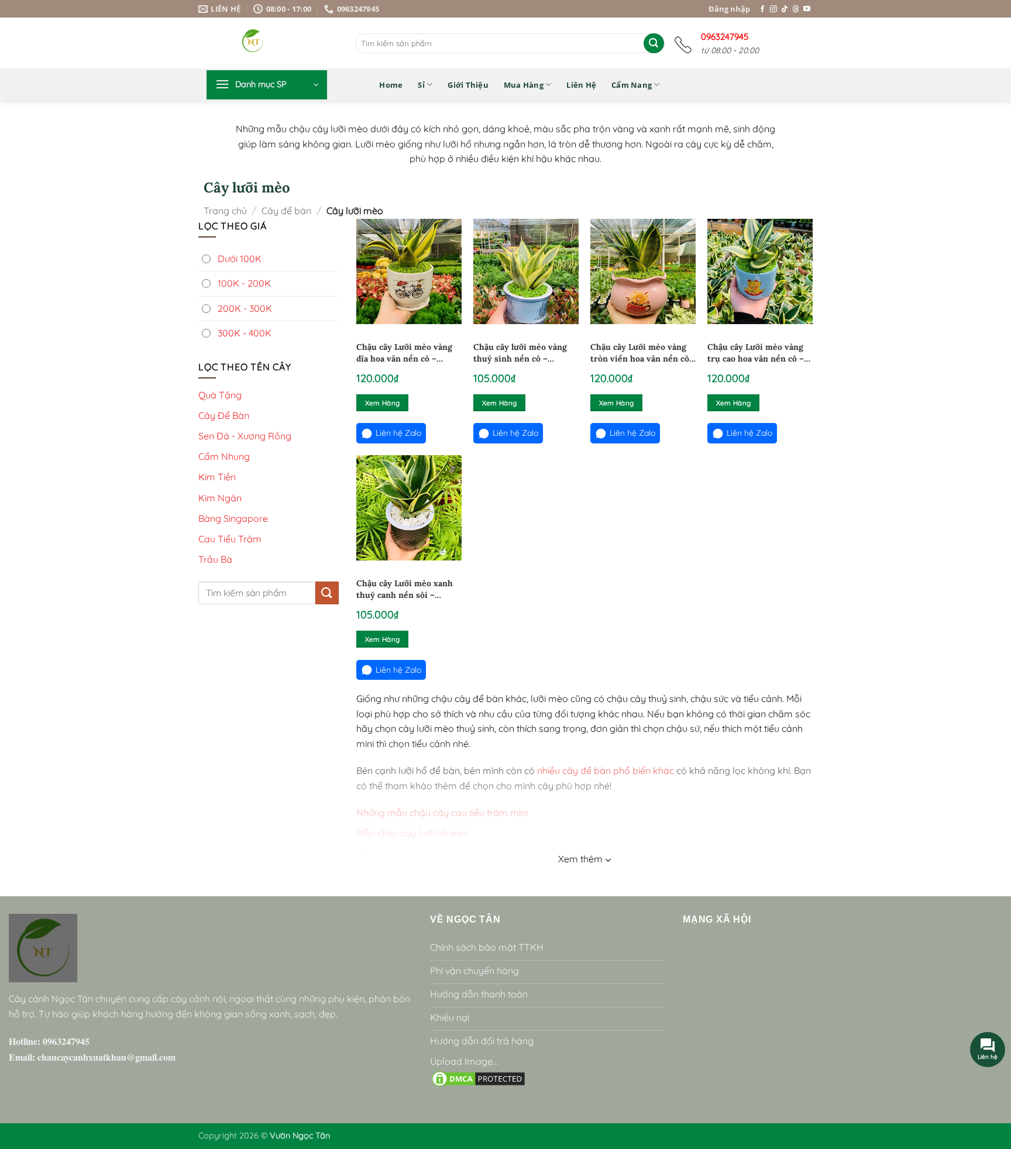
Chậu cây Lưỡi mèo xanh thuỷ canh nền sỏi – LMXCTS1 (404, 589)
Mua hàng (524, 85)
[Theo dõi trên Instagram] (773, 9)
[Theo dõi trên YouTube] (806, 9)
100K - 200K (244, 283)
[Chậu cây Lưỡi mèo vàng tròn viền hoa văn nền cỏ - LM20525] (643, 271)
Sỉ (421, 85)
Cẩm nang (631, 85)
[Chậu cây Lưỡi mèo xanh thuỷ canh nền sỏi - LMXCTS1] (409, 507)
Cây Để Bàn (223, 415)
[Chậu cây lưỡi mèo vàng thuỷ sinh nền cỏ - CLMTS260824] (526, 271)
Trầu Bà (215, 559)
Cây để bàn (286, 210)
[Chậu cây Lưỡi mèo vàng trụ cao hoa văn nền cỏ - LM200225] (760, 271)
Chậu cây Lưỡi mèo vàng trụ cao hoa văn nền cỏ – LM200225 (755, 353)
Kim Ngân (220, 497)
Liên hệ (581, 85)
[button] (267, 84)
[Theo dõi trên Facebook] (762, 9)
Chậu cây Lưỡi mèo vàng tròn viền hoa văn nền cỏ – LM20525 (639, 353)
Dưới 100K (240, 258)
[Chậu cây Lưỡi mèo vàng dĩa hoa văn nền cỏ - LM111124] (409, 271)
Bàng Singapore (233, 518)
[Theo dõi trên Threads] (795, 9)
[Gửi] (653, 43)
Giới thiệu (468, 85)
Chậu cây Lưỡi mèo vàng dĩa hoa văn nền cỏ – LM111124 (404, 353)
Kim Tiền (217, 477)
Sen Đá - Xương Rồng (244, 436)
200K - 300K (245, 308)
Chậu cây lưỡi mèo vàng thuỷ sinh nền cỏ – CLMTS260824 (520, 353)
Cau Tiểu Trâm (230, 539)
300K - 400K (244, 333)
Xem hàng (382, 402)
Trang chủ (225, 210)
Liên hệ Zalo (398, 433)
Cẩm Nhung (224, 456)
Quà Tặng (220, 394)
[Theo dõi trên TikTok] (784, 9)
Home (391, 85)
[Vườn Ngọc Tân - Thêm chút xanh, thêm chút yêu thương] (283, 43)
